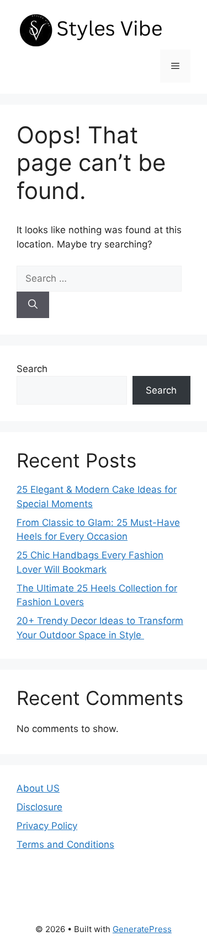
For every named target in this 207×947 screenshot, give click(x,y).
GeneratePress (142, 929)
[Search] (33, 305)
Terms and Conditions (65, 844)
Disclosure (39, 807)
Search (32, 368)
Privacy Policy (47, 825)
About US (38, 788)
